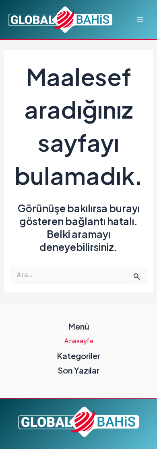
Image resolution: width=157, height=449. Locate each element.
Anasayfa (78, 341)
